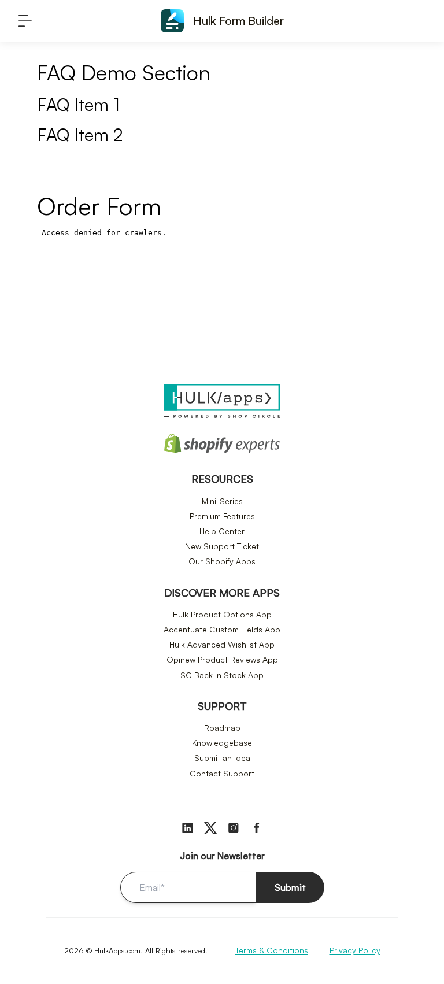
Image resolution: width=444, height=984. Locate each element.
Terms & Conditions (271, 950)
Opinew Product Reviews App (222, 659)
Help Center (222, 531)
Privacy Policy (355, 950)
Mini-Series (222, 501)
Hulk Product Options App (222, 614)
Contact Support (222, 773)
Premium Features (222, 516)
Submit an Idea (222, 758)
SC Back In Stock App (222, 675)
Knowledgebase (222, 743)
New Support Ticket (222, 546)
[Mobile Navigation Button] (25, 21)
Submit (290, 887)
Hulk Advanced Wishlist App (222, 644)
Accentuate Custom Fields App (222, 629)
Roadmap (222, 728)
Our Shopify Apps (222, 561)
